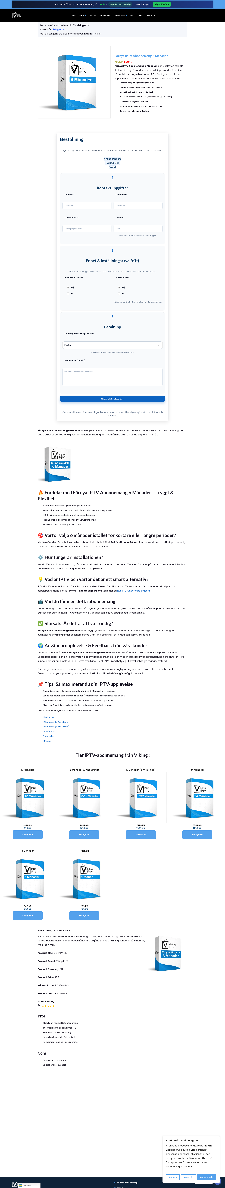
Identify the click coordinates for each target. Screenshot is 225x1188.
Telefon (119, 217)
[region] (191, 1159)
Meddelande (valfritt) (74, 360)
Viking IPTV (58, 29)
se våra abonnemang (127, 1182)
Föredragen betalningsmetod (79, 333)
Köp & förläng (162, 4)
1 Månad (47, 741)
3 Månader (48, 736)
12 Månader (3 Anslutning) (56, 726)
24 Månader (49, 731)
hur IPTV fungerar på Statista (133, 590)
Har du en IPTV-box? (73, 277)
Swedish (26, 1185)
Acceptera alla (206, 1177)
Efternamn (121, 194)
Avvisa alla (188, 1177)
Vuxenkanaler (122, 277)
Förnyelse (27, 834)
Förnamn (69, 194)
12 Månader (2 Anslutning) (56, 722)
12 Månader (49, 717)
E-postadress (71, 217)
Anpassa (173, 1177)
